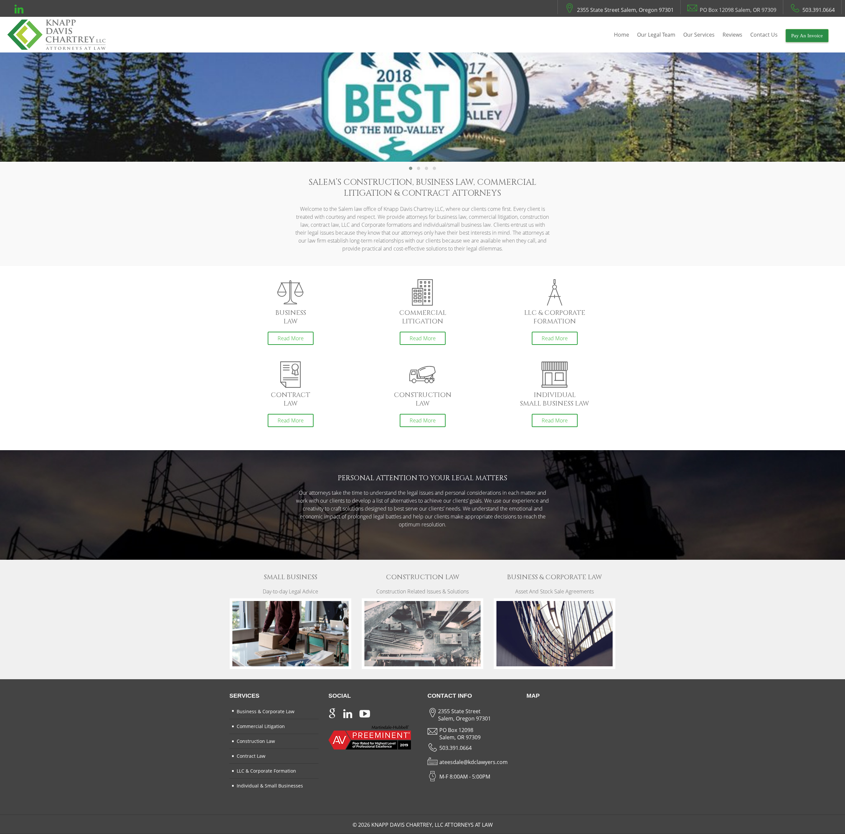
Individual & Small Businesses (270, 786)
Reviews (732, 34)
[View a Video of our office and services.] (364, 712)
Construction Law (256, 741)
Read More (291, 338)
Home (621, 34)
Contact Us (764, 34)
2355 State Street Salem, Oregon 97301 (625, 10)
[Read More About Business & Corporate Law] (554, 633)
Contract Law (251, 756)
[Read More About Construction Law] (422, 633)
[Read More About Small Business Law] (290, 633)
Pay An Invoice (807, 35)
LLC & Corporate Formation (266, 771)
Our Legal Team (656, 34)
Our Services (699, 34)
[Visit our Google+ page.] (332, 712)
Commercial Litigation (261, 726)
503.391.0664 (818, 10)
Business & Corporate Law (265, 711)
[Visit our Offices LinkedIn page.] (19, 11)
